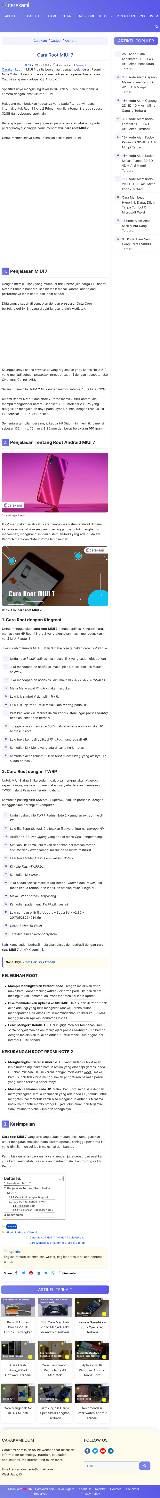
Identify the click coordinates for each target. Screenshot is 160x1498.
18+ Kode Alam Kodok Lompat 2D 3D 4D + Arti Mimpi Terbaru (138, 124)
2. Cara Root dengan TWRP (30, 1201)
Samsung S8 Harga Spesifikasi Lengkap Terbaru (55, 1413)
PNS (142, 16)
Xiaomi (32, 1232)
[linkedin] (38, 1273)
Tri (29, 65)
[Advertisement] (55, 203)
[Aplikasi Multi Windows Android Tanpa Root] (92, 1357)
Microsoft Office (93, 16)
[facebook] (16, 1273)
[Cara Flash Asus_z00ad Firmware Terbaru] (18, 1357)
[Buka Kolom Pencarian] (156, 26)
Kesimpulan (15, 1215)
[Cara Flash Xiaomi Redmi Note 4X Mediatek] (55, 1357)
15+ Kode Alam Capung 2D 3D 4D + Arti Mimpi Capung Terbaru (139, 105)
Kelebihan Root (27, 1205)
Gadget (33, 16)
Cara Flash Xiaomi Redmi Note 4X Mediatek (55, 1370)
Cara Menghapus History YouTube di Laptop (57, 1242)
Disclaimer (132, 1489)
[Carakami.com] (15, 5)
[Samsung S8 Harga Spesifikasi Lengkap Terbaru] (55, 1400)
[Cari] (144, 1465)
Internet (68, 16)
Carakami (41, 41)
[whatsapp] (53, 1273)
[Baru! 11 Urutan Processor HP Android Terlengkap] (18, 1314)
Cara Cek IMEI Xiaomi (39, 962)
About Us (85, 1489)
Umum (153, 16)
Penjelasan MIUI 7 (19, 1183)
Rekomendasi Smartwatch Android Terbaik (92, 1413)
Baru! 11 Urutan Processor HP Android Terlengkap (18, 1327)
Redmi (12, 1232)
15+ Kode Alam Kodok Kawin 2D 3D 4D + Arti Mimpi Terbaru (139, 142)
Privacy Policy (90, 1493)
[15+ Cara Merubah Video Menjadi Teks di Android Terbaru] (55, 1314)
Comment (80, 65)
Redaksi (100, 1489)
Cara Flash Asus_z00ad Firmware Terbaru (18, 1370)
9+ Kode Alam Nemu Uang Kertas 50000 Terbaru (137, 244)
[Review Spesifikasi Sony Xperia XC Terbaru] (92, 1314)
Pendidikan (126, 16)
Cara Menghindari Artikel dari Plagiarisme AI (57, 1237)
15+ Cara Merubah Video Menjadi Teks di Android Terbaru (55, 1327)
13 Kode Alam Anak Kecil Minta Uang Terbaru (136, 226)
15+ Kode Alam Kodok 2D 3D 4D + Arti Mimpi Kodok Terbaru (139, 184)
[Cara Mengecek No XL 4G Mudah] (18, 1400)
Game (52, 16)
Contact (115, 1489)
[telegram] (46, 1273)
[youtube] (103, 1453)
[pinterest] (31, 1273)
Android (70, 41)
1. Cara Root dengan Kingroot (30, 1197)
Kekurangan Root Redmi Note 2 (36, 1210)
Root (22, 1232)
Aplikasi (11, 16)
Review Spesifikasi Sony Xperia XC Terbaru (92, 1327)
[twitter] (23, 1273)
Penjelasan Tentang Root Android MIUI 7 (29, 1190)
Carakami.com (12, 69)
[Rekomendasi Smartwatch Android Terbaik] (92, 1400)
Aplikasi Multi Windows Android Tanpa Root (92, 1370)
